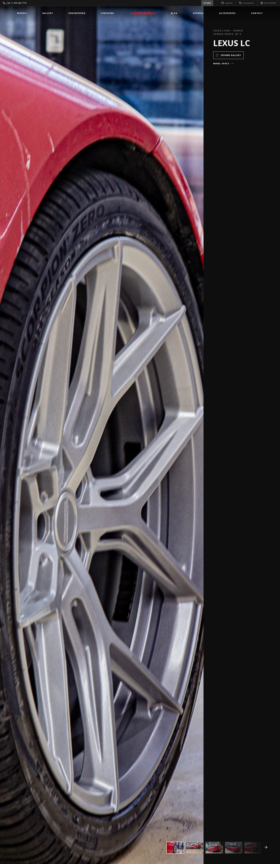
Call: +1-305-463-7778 (16, 3)
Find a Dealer (270, 3)
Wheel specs (221, 63)
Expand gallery (231, 55)
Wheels (22, 13)
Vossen (142, 13)
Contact (257, 13)
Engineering (77, 13)
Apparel (229, 3)
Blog (174, 13)
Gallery (47, 13)
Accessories (248, 3)
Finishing (107, 13)
